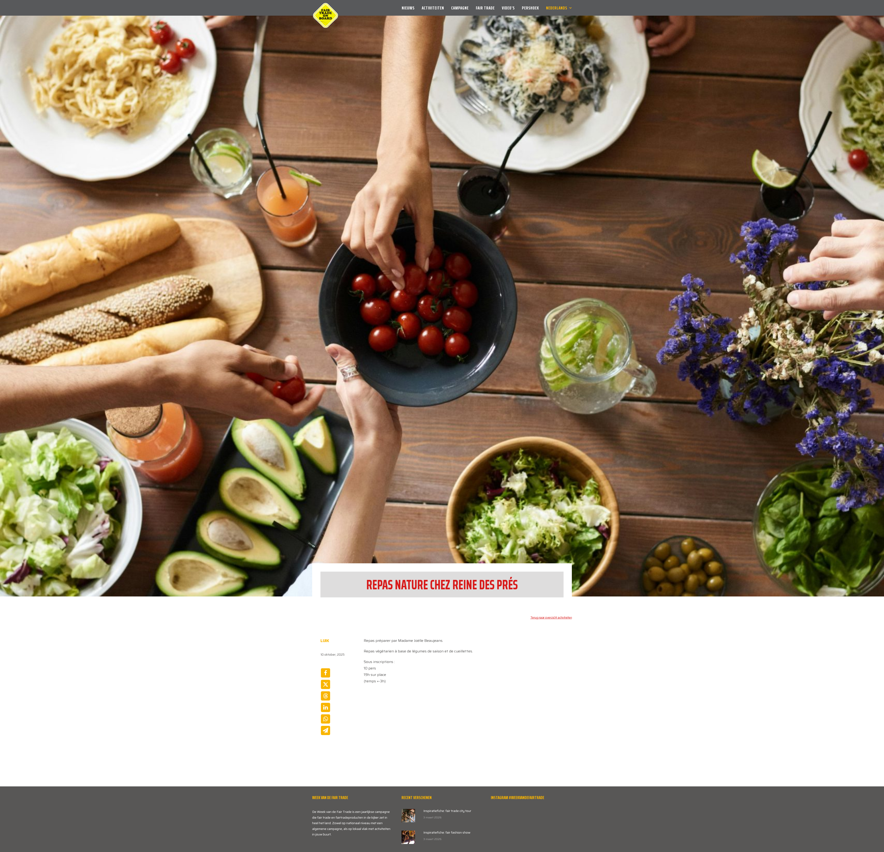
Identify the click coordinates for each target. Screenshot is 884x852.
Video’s (508, 8)
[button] (408, 815)
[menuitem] (410, 8)
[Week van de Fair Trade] (325, 8)
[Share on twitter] (325, 684)
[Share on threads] (325, 696)
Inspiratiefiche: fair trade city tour (447, 810)
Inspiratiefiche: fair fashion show (446, 832)
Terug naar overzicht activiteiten (551, 617)
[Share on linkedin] (325, 707)
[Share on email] (325, 730)
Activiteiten (433, 8)
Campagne (460, 8)
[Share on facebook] (325, 673)
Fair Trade (485, 8)
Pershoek (530, 8)
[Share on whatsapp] (325, 719)
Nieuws (408, 8)
